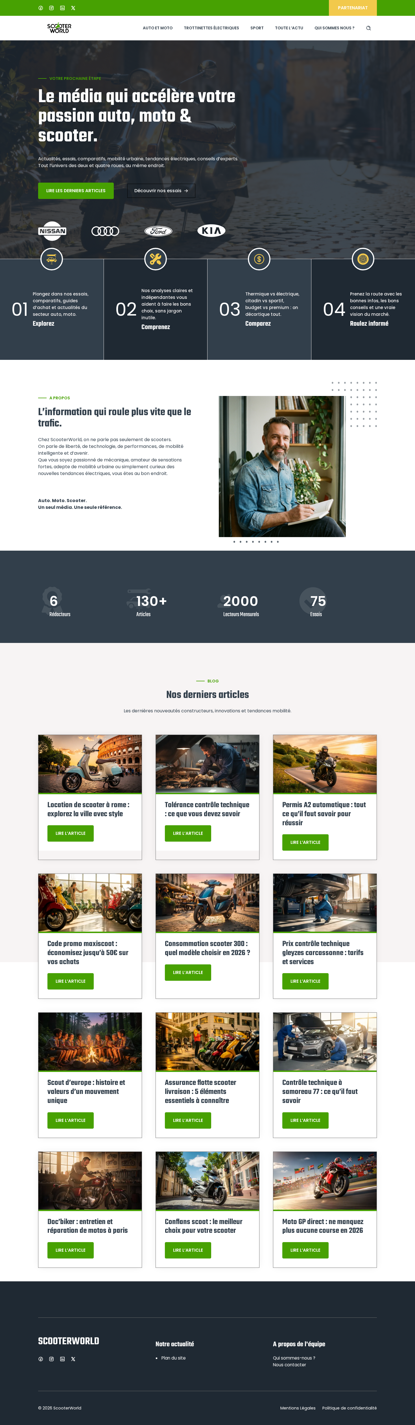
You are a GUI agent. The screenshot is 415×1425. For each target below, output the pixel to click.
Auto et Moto (157, 28)
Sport (257, 28)
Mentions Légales (298, 1408)
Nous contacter (289, 1365)
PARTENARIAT (353, 8)
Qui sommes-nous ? (294, 1358)
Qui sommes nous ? (334, 28)
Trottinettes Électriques (211, 28)
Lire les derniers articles (76, 191)
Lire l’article (71, 833)
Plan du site (173, 1358)
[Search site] (368, 28)
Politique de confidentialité (349, 1408)
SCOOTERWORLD (68, 1341)
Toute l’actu (289, 28)
